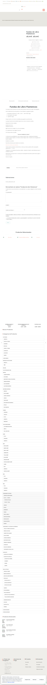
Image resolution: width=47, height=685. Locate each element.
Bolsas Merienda (6, 590)
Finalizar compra (28, 666)
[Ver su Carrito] (21, 10)
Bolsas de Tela (6, 604)
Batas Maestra (6, 407)
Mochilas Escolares (8, 584)
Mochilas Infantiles (8, 582)
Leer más (36, 326)
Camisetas (5, 339)
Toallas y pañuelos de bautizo (9, 528)
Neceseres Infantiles (7, 599)
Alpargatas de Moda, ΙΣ (8, 556)
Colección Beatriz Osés (7, 370)
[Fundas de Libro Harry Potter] (1, 342)
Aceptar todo (27, 679)
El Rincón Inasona (6, 609)
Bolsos (5, 507)
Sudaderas (5, 343)
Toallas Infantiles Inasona (9, 596)
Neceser (5, 523)
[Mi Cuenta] (19, 10)
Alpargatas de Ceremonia (8, 554)
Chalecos (5, 414)
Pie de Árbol (6, 376)
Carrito (26, 664)
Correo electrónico (10, 210)
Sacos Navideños (7, 383)
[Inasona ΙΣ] (23, 6)
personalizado (40, 69)
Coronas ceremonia (7, 537)
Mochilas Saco (6, 518)
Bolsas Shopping (7, 521)
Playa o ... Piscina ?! (7, 497)
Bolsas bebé (6, 457)
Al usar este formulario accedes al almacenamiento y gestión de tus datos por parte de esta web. (23, 218)
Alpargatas (6, 350)
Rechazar (34, 679)
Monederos (6, 509)
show (25, 10)
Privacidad (38, 664)
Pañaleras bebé (6, 459)
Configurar (41, 679)
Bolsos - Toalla (7, 502)
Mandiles (5, 391)
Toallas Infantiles (7, 592)
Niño (4, 474)
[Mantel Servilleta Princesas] (45, 342)
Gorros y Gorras (7, 348)
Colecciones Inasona (6, 424)
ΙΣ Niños (6, 565)
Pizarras (5, 606)
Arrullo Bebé (6, 450)
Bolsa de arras (6, 535)
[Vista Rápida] (13, 327)
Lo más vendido (5, 358)
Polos (5, 416)
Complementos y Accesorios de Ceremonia (10, 526)
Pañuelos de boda (7, 530)
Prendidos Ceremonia (7, 542)
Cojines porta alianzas (8, 533)
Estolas (5, 404)
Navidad (4, 372)
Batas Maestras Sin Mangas (8, 402)
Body (5, 466)
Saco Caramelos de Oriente (11, 629)
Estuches (5, 602)
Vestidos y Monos (7, 341)
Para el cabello (6, 514)
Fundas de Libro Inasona (18, 20)
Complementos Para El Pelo (8, 549)
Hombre (4, 410)
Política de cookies (10, 682)
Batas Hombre (6, 393)
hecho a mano (34, 69)
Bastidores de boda (7, 540)
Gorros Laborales (7, 395)
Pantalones (6, 400)
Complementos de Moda (9, 20)
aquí (41, 49)
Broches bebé (6, 445)
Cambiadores (6, 452)
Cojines (5, 464)
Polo (5, 476)
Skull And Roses (6, 431)
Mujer (4, 434)
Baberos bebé (6, 448)
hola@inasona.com (8, 673)
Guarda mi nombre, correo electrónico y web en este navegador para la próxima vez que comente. (23, 215)
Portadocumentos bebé (8, 461)
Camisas (5, 355)
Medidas (27, 52)
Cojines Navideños (7, 374)
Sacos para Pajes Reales (10, 619)
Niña (4, 483)
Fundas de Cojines (7, 571)
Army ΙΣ (5, 428)
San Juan (4, 367)
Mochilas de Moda (7, 516)
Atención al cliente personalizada (12, 145)
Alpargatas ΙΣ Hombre (8, 558)
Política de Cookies (39, 669)
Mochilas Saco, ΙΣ (7, 580)
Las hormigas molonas (8, 426)
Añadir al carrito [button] (8, 326)
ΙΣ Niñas (6, 563)
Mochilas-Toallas (8, 499)
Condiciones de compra (40, 666)
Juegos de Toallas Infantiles (9, 594)
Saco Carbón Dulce (9, 624)
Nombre (7, 205)
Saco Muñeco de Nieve (10, 634)
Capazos (5, 505)
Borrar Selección (30, 55)
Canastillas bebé (6, 471)
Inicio (3, 20)
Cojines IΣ (5, 587)
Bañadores (6, 421)
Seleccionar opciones (22, 326)
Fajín (4, 364)
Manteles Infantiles (7, 573)
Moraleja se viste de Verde (7, 360)
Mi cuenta (27, 662)
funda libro (29, 69)
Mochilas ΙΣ (6, 578)
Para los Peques (6, 569)
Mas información (39, 662)
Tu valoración (9, 192)
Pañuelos (5, 362)
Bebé (4, 443)
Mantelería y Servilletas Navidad (9, 379)
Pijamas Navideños (7, 381)
